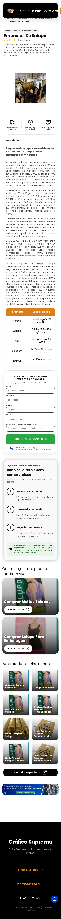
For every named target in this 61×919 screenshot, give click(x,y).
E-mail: (9, 405)
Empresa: (10, 415)
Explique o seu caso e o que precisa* (22, 424)
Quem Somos (52, 10)
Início (22, 10)
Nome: (8, 386)
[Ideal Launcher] (30, 789)
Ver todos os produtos (27, 772)
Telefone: (10, 396)
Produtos (36, 10)
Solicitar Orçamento (30, 439)
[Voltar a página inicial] (10, 10)
